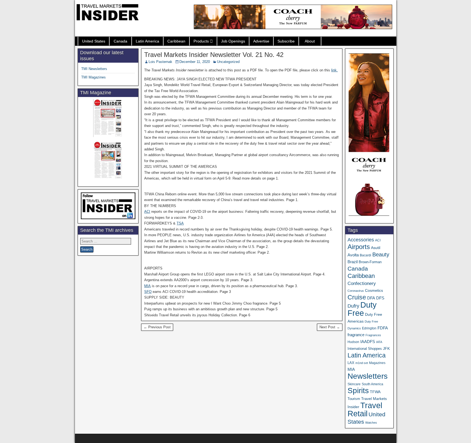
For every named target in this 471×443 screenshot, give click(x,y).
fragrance (356, 335)
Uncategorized (228, 62)
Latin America (147, 41)
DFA (371, 298)
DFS (380, 298)
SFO (148, 292)
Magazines (377, 363)
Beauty (380, 254)
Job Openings (233, 41)
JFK (386, 348)
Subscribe (286, 41)
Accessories (361, 239)
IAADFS (367, 341)
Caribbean (176, 41)
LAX (351, 363)
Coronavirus (356, 290)
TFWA (375, 392)
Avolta (353, 255)
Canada (120, 41)
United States (93, 41)
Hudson (353, 342)
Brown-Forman (370, 262)
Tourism (354, 399)
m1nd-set (361, 363)
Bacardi (365, 255)
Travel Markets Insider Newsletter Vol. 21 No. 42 (213, 54)
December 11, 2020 (194, 62)
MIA (147, 286)
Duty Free (362, 308)
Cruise (357, 297)
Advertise (261, 41)
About (310, 41)
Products (201, 41)
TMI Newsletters (94, 69)
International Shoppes (365, 349)
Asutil (375, 247)
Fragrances (373, 335)
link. (334, 70)
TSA (180, 223)
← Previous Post (157, 327)
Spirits (358, 390)
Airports (359, 246)
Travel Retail (365, 409)
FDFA (383, 328)
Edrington (369, 328)
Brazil (353, 262)
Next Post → (329, 327)
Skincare (354, 384)
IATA (379, 342)
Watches (371, 422)
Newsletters (368, 376)
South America (372, 384)
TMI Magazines (93, 77)
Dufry (353, 306)
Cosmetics (374, 290)
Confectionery (362, 283)
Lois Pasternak (160, 62)
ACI (147, 212)
